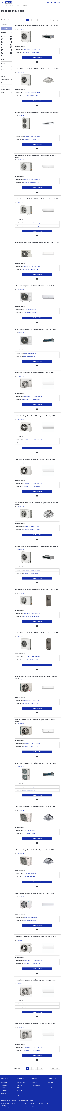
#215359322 (21, 506)
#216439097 (21, 202)
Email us (52, 1082)
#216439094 (21, 159)
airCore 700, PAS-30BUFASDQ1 (32, 49)
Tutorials (3, 1093)
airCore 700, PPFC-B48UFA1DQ (31, 139)
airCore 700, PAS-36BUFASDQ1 (32, 570)
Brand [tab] (3, 92)
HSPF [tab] (2, 73)
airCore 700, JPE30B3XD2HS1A (31, 660)
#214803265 (21, 897)
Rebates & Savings (19, 1091)
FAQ (18, 1095)
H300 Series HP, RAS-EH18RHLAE (32, 486)
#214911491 (21, 593)
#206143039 (21, 463)
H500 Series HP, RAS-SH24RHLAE (32, 399)
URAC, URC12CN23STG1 (30, 917)
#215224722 (21, 723)
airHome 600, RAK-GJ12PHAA (30, 269)
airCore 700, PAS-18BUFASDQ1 (32, 613)
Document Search (19, 1086)
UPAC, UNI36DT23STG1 (29, 356)
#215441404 (21, 333)
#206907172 (21, 1027)
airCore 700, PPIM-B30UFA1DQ (31, 52)
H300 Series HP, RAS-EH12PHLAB (32, 443)
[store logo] (8, 2)
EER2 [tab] (2, 69)
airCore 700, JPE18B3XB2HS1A (31, 616)
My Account (4, 1082)
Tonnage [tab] (3, 32)
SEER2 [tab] (3, 63)
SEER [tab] (2, 60)
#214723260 (21, 72)
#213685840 (21, 29)
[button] (37, 61)
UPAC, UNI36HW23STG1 (29, 312)
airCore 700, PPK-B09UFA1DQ (31, 182)
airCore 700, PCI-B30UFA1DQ (31, 96)
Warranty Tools (21, 1082)
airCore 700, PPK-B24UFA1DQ (31, 226)
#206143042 (21, 376)
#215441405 (21, 766)
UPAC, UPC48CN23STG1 (30, 787)
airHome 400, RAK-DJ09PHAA (30, 703)
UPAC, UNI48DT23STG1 (29, 790)
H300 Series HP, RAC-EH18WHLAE (33, 483)
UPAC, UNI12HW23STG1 (29, 920)
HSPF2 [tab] (3, 76)
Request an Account (4, 1086)
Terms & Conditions (5, 1100)
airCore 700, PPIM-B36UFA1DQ (31, 573)
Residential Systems (11, 6)
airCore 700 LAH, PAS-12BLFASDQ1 (33, 526)
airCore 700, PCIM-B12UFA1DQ (31, 529)
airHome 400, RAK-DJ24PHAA (30, 746)
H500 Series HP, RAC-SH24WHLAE (33, 396)
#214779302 (21, 116)
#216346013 (21, 289)
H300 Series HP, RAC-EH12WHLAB (33, 440)
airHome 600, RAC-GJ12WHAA (32, 266)
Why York (34, 1082)
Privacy (14, 1100)
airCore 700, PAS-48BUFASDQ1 (32, 136)
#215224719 (21, 680)
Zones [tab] (3, 83)
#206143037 (21, 419)
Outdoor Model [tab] (5, 89)
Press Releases (36, 1085)
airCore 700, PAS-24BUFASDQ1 (32, 223)
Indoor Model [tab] (5, 86)
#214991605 (21, 636)
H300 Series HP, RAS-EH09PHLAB (32, 963)
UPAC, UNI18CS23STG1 (29, 833)
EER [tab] (2, 66)
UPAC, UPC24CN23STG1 (30, 874)
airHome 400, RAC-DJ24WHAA (32, 743)
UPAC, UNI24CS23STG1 (29, 877)
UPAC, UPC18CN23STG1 (30, 830)
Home (2, 6)
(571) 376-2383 (53, 1086)
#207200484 (21, 983)
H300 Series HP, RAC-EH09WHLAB (33, 960)
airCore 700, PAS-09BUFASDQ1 (32, 179)
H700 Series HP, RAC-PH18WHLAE (33, 1004)
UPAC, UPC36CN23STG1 (30, 309)
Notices (31, 1100)
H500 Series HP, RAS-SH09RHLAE (32, 1050)
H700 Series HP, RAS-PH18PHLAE (31, 1007)
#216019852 (21, 810)
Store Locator (4, 1090)
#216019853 (21, 853)
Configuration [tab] (5, 79)
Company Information (23, 1100)
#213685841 (21, 550)
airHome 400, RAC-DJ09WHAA (32, 700)
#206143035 (21, 940)
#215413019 (21, 246)
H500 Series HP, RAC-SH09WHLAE (33, 1047)
